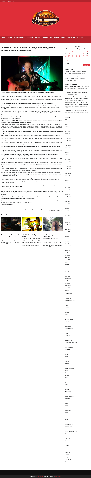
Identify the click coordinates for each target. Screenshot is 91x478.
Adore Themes (58, 476)
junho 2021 (67, 264)
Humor (66, 384)
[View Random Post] (86, 39)
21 (69, 55)
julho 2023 (67, 206)
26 (87, 55)
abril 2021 (67, 269)
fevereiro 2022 (68, 245)
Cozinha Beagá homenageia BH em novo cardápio (75, 73)
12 (87, 51)
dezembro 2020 (68, 278)
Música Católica (68, 408)
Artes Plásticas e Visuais (70, 300)
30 (76, 56)
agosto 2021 (67, 259)
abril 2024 (67, 185)
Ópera (66, 417)
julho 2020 (67, 290)
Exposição (67, 363)
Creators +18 (67, 333)
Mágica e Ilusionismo (69, 396)
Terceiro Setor (68, 452)
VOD (65, 461)
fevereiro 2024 (68, 189)
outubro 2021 (67, 255)
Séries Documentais (69, 443)
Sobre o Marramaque (7, 41)
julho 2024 (67, 178)
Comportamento (68, 326)
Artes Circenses (68, 298)
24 (79, 55)
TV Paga (66, 457)
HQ (65, 382)
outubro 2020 (67, 283)
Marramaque (40, 476)
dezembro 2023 (68, 194)
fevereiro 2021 (68, 273)
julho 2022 (67, 234)
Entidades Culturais (69, 359)
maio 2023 (67, 210)
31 (79, 56)
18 (83, 53)
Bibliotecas (67, 312)
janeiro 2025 (67, 164)
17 (79, 53)
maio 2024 (67, 182)
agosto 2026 (67, 119)
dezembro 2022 (68, 222)
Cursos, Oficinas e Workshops (71, 342)
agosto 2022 (67, 231)
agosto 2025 (67, 147)
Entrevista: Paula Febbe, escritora (11, 235)
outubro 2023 (67, 199)
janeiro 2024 (67, 192)
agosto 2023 (67, 203)
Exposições (67, 366)
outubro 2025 (67, 143)
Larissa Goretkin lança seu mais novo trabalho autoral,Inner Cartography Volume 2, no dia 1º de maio (77, 112)
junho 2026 (67, 124)
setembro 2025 (68, 145)
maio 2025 (67, 154)
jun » (69, 60)
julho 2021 (67, 262)
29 (72, 56)
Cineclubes (67, 321)
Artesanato (67, 302)
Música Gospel (68, 410)
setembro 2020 (68, 285)
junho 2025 (67, 152)
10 (79, 51)
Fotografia (67, 375)
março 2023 (67, 215)
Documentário (68, 349)
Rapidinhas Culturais (19, 37)
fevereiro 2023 (68, 217)
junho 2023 (67, 208)
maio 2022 (67, 238)
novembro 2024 (68, 168)
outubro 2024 (67, 171)
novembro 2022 (68, 224)
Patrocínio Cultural (68, 426)
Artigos (63, 37)
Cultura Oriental (68, 337)
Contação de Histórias (69, 330)
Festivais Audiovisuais (69, 368)
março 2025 (67, 159)
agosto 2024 (67, 175)
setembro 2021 (68, 257)
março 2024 (67, 187)
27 (65, 56)
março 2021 (67, 271)
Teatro (66, 447)
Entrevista (38, 37)
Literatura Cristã (68, 391)
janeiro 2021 (67, 276)
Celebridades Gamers (69, 319)
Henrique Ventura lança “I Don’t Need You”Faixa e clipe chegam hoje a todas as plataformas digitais (77, 88)
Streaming (45, 37)
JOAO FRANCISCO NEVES (70, 102)
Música (3, 37)
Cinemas (66, 323)
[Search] (88, 39)
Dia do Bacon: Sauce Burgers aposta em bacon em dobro (76, 76)
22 (72, 55)
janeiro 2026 (67, 136)
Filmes (81, 37)
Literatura (10, 37)
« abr (66, 60)
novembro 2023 (68, 196)
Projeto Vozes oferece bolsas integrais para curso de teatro (77, 78)
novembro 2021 (68, 252)
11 (83, 51)
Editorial (66, 356)
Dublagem (67, 351)
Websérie (66, 464)
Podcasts (67, 429)
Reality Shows (67, 438)
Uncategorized (68, 459)
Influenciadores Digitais (69, 387)
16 (76, 53)
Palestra (66, 419)
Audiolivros (67, 307)
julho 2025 (67, 150)
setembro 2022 (68, 229)
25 (83, 55)
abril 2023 (67, 213)
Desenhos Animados (69, 347)
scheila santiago (68, 110)
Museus (66, 403)
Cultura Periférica (68, 340)
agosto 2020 (67, 287)
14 (69, 53)
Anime (66, 295)
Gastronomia (67, 380)
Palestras (67, 422)
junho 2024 (67, 180)
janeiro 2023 (67, 220)
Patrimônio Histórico (69, 424)
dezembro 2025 (68, 138)
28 (69, 56)
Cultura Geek (67, 335)
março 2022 (67, 243)
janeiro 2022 (67, 248)
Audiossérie (67, 309)
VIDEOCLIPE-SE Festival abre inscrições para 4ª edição (76, 80)
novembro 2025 (68, 140)
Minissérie (67, 401)
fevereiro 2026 (68, 133)
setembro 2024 (68, 173)
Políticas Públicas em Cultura (71, 431)
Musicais (66, 412)
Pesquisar (67, 63)
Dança (66, 344)
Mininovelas (67, 398)
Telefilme (66, 450)
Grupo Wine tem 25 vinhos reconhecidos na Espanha (75, 71)
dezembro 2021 (68, 250)
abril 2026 (67, 129)
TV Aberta (56, 37)
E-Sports (66, 354)
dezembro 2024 (68, 166)
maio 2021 (67, 266)
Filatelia (66, 370)
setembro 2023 (68, 201)
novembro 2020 (68, 280)
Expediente (17, 41)
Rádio (66, 433)
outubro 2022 (67, 227)
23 (76, 55)
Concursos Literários (72, 37)
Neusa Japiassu (68, 96)
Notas (66, 415)
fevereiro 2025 (68, 161)
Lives (66, 394)
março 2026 (67, 131)
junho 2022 (67, 236)
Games (66, 377)
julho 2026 (67, 122)
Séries (51, 37)
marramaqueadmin (19, 54)
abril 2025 (67, 157)
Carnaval (66, 314)
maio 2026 (67, 126)
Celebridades (30, 37)
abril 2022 (67, 241)
